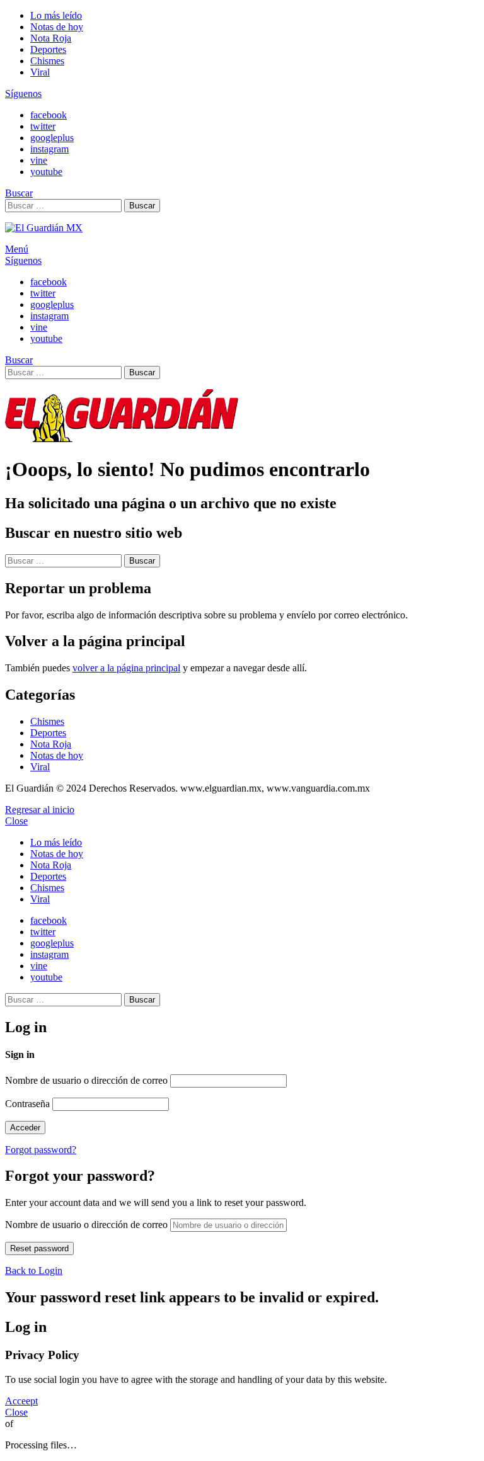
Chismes (47, 60)
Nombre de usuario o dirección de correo (86, 1080)
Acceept (21, 1401)
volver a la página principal (126, 667)
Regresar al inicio (39, 809)
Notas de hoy (56, 26)
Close (16, 821)
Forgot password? (40, 1149)
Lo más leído (56, 15)
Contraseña (27, 1103)
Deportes (48, 49)
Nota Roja (50, 38)
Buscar (142, 205)
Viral (40, 72)
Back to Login (33, 1270)
